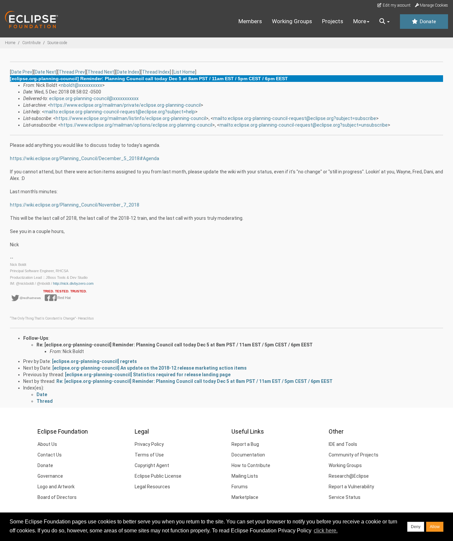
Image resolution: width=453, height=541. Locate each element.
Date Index (128, 72)
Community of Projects (353, 454)
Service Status (344, 497)
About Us (47, 444)
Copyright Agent (152, 465)
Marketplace (244, 497)
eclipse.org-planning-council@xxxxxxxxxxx (94, 98)
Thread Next (101, 72)
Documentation (248, 454)
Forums (239, 486)
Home (10, 42)
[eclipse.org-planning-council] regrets (94, 361)
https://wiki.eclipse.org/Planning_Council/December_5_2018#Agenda (84, 158)
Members (250, 21)
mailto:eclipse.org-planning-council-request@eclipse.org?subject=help (119, 111)
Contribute (31, 42)
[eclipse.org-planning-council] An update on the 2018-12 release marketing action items (149, 368)
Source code (57, 42)
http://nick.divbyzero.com (73, 283)
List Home (184, 72)
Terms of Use (149, 454)
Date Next (45, 72)
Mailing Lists (244, 476)
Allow (435, 526)
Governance (50, 476)
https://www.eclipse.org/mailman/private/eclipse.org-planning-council (125, 105)
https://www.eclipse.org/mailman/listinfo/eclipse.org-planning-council (131, 118)
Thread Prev (72, 72)
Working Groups (292, 21)
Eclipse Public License (158, 476)
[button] (384, 21)
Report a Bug (245, 444)
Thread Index (156, 72)
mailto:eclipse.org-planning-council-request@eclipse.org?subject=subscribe (294, 118)
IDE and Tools (343, 444)
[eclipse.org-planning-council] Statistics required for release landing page (147, 374)
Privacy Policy (149, 444)
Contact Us (49, 454)
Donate (427, 22)
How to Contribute (250, 465)
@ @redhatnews (28, 298)
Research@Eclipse (349, 476)
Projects (332, 21)
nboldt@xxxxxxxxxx (81, 85)
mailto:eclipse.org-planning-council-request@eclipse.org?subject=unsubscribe (304, 125)
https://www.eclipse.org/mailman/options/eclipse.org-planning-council (136, 125)
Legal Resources (152, 486)
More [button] (359, 21)
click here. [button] (326, 530)
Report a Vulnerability (351, 486)
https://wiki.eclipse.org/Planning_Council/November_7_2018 (74, 205)
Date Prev (21, 72)
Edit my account (396, 5)
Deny (416, 526)
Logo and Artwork (56, 486)
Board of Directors (57, 497)
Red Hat (62, 298)
